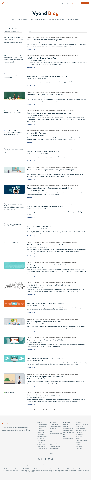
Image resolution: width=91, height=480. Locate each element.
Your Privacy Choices (52, 465)
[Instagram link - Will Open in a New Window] (52, 459)
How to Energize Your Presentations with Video (44, 322)
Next (55, 410)
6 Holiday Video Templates (36, 133)
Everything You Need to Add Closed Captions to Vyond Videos (49, 188)
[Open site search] (41, 6)
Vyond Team (32, 42)
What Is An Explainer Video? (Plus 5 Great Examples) (45, 303)
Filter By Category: (13, 28)
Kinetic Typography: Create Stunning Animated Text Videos (48, 265)
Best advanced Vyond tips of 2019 (39, 226)
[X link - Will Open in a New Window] (39, 459)
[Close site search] (87, 6)
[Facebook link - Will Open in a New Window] (45, 459)
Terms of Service (22, 465)
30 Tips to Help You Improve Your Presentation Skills (46, 377)
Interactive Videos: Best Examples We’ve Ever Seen (45, 206)
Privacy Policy (32, 465)
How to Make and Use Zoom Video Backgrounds (44, 40)
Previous (36, 410)
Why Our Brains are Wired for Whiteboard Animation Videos (48, 285)
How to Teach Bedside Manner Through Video (43, 395)
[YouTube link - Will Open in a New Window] (49, 459)
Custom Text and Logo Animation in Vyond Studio (45, 340)
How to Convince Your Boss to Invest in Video (43, 151)
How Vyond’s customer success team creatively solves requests (49, 113)
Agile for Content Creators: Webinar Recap (42, 58)
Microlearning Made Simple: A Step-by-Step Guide (45, 245)
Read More (30, 49)
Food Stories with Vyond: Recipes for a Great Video (45, 95)
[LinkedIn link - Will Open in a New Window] (42, 459)
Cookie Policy (41, 465)
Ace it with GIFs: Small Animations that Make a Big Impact (47, 76)
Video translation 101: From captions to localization (45, 358)
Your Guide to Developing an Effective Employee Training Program (50, 170)
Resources (50, 21)
